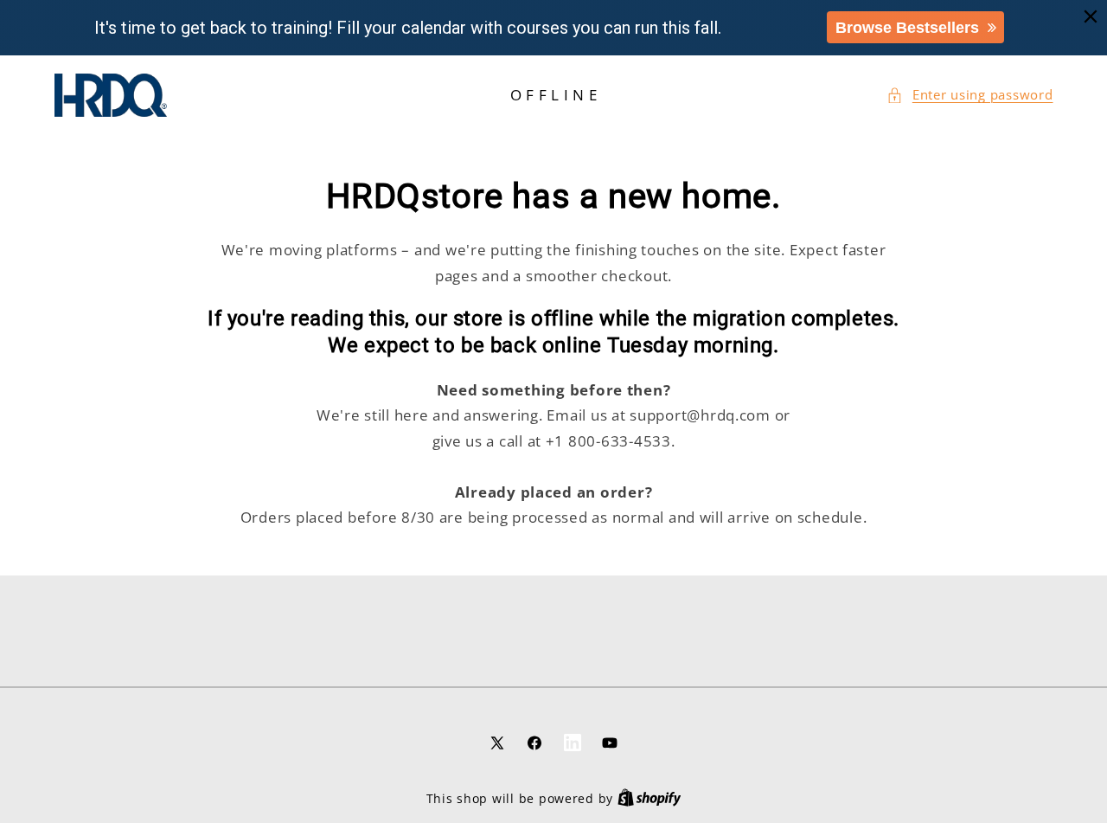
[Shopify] (649, 798)
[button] (969, 95)
